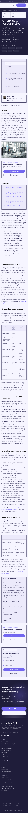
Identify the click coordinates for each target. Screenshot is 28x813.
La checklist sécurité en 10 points (15, 83)
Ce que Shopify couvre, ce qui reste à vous (16, 74)
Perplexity (12, 48)
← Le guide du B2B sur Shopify (9, 10)
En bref (9, 63)
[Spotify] (2, 735)
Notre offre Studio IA (6, 750)
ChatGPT (4, 48)
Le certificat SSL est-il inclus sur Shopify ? (14, 619)
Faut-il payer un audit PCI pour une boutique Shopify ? (14, 613)
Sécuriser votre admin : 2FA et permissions (15, 79)
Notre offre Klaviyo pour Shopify (8, 746)
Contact (3, 754)
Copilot (16, 50)
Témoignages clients (6, 771)
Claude (19, 48)
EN (10, 5)
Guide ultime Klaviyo (6, 784)
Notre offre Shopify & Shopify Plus (9, 744)
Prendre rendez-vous (14, 171)
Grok (10, 50)
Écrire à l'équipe (14, 175)
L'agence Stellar (5, 741)
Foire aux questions (12, 90)
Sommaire (10, 66)
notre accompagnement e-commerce (10, 569)
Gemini (4, 50)
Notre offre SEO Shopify (7, 748)
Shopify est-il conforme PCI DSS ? (15, 70)
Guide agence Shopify (6, 782)
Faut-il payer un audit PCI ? (14, 86)
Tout (2, 763)
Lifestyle (3, 767)
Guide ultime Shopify (6, 779)
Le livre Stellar (4, 769)
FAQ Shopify (4, 790)
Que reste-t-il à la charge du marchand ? (14, 602)
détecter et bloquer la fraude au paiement (12, 508)
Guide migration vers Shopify (8, 788)
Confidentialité (4, 756)
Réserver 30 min (13, 669)
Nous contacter (14, 673)
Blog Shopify (4, 752)
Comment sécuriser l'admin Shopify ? (14, 608)
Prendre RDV (21, 5)
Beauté (3, 765)
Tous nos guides (5, 777)
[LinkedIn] (5, 735)
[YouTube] (8, 735)
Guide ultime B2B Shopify (7, 786)
